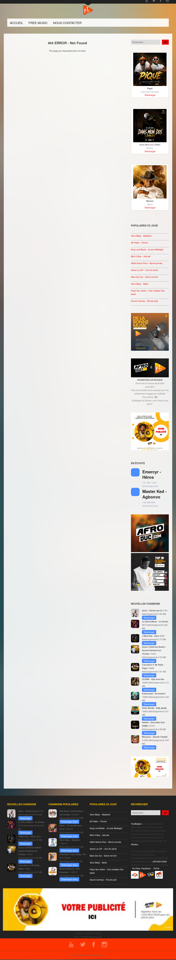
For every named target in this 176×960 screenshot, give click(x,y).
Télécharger (150, 95)
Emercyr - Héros (151, 474)
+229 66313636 (159, 861)
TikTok (156, 868)
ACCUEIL (16, 22)
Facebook (146, 868)
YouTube (136, 868)
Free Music (38, 22)
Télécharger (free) (69, 821)
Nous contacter (67, 22)
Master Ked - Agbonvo (154, 493)
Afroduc (134, 844)
